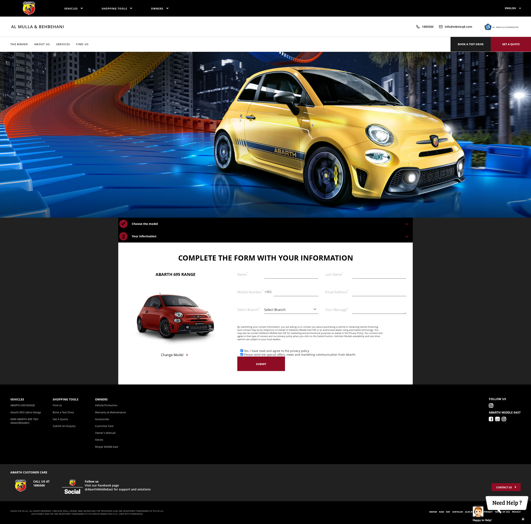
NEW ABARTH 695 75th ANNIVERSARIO (24, 421)
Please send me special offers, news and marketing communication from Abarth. (300, 355)
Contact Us (504, 487)
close (523, 519)
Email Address (337, 291)
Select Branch (248, 309)
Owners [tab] (101, 399)
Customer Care (104, 426)
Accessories (102, 419)
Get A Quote (60, 419)
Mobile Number (249, 291)
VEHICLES (71, 8)
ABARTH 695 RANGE (22, 405)
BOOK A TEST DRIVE (471, 44)
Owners (157, 8)
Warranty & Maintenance (110, 412)
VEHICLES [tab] (17, 399)
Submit (261, 364)
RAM (441, 511)
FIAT (448, 511)
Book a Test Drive (63, 412)
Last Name (334, 274)
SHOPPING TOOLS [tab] (65, 399)
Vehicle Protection (106, 405)
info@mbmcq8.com (458, 27)
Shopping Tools (115, 8)
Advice (99, 440)
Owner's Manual (105, 433)
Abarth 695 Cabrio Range (25, 412)
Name (242, 274)
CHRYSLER (457, 511)
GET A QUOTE (511, 44)
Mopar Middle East (106, 447)
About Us (42, 44)
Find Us (82, 44)
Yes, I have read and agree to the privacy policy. (277, 351)
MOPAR (433, 511)
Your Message (336, 309)
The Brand (19, 44)
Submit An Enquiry (64, 426)
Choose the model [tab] (145, 224)
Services (63, 44)
